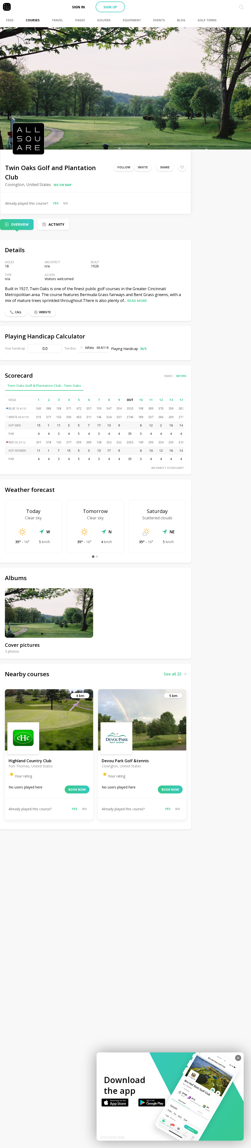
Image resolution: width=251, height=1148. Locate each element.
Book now (77, 789)
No (65, 203)
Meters (181, 376)
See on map (62, 185)
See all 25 (172, 674)
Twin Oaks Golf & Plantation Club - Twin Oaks (44, 385)
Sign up (110, 7)
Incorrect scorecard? (167, 468)
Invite (143, 167)
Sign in (78, 7)
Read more (137, 300)
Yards (168, 376)
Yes (55, 203)
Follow (123, 167)
